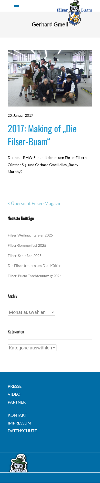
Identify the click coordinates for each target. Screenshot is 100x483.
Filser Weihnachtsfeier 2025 (30, 235)
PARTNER (17, 401)
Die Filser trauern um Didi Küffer (34, 265)
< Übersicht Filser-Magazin (35, 203)
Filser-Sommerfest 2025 (27, 245)
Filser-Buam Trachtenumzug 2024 (35, 276)
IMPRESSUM (19, 422)
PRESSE (15, 386)
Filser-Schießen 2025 (25, 255)
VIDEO (14, 394)
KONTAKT (17, 415)
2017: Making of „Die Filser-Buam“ (42, 134)
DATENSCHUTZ (22, 430)
